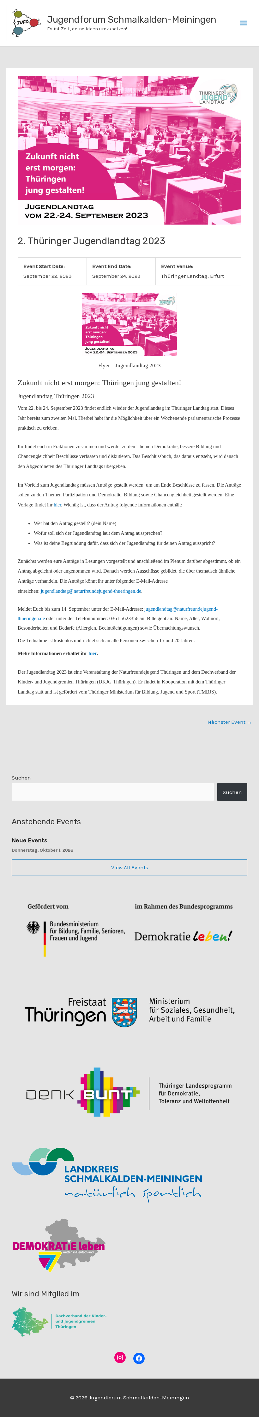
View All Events (129, 867)
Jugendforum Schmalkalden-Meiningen (131, 19)
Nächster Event (230, 722)
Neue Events (29, 840)
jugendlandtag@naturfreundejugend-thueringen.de (91, 591)
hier (57, 504)
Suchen (21, 777)
